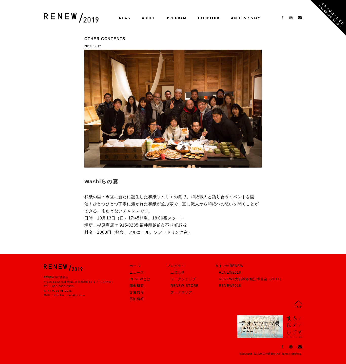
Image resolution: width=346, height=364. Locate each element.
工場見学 (177, 272)
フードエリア (181, 292)
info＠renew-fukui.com (69, 295)
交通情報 (136, 292)
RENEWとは (139, 279)
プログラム (176, 266)
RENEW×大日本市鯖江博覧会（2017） (251, 279)
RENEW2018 (230, 286)
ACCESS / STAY (245, 18)
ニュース (136, 272)
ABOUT (148, 18)
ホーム (134, 266)
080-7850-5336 (63, 286)
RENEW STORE (184, 286)
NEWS (124, 18)
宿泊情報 (136, 299)
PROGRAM (176, 18)
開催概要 (136, 286)
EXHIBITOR (208, 18)
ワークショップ (183, 279)
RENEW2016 (230, 272)
